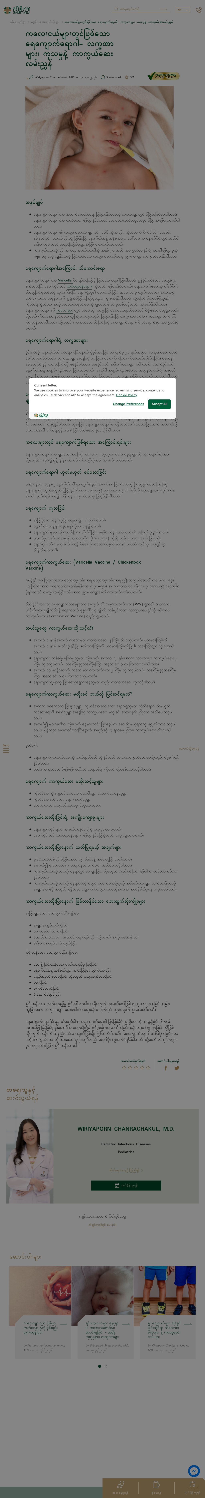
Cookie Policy (126, 395)
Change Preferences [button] (128, 404)
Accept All (159, 404)
